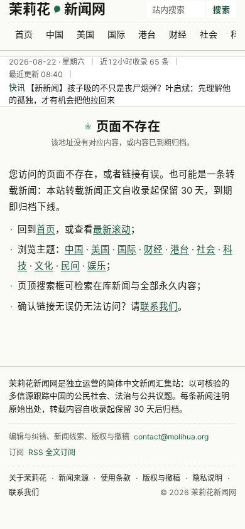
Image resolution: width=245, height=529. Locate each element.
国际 (116, 34)
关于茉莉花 (27, 478)
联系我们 (159, 306)
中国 (54, 34)
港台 (147, 34)
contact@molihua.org (171, 436)
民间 (70, 265)
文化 (44, 265)
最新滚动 (112, 229)
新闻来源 (73, 478)
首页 (24, 34)
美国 (85, 34)
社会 (208, 34)
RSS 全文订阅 (51, 452)
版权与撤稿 (161, 478)
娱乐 (96, 265)
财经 (178, 34)
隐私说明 (207, 478)
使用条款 (116, 478)
